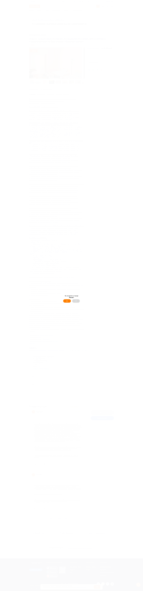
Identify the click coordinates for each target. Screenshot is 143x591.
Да (67, 301)
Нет (76, 301)
